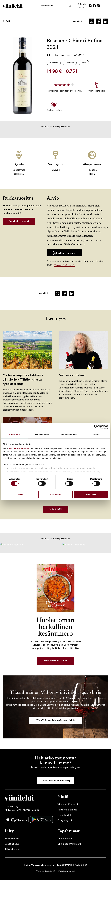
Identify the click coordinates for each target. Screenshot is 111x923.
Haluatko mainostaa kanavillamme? (55, 761)
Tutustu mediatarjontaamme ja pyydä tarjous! (55, 767)
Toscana (92, 169)
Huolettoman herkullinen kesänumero (56, 627)
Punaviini (56, 169)
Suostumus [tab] (14, 434)
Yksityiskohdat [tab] (42, 434)
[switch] (42, 483)
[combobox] (55, 5)
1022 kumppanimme (19, 448)
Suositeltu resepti (19, 221)
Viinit (10, 21)
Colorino (19, 173)
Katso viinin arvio (64, 265)
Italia (92, 173)
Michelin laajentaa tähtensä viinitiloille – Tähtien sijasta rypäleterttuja (23, 379)
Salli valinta (55, 494)
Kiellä (20, 494)
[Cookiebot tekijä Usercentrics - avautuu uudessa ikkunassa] (96, 427)
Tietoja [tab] (96, 434)
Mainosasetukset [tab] (69, 434)
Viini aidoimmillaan (72, 375)
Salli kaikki (91, 494)
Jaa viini (76, 21)
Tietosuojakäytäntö (46, 871)
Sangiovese (19, 169)
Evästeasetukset (66, 871)
